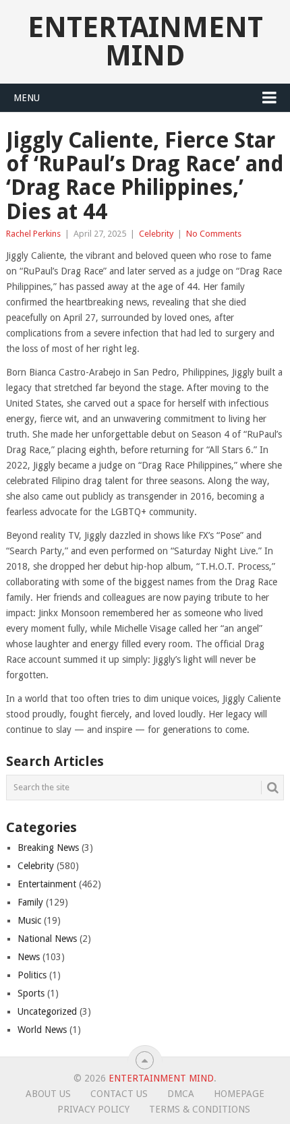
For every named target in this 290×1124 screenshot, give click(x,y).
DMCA (180, 1093)
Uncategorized (47, 1011)
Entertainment (47, 884)
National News (47, 938)
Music (29, 920)
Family (30, 902)
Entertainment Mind (145, 41)
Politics (32, 975)
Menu (26, 97)
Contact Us (119, 1093)
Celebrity (156, 234)
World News (42, 1029)
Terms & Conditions (199, 1109)
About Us (48, 1093)
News (29, 956)
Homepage (239, 1093)
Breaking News (48, 847)
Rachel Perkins (33, 234)
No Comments (213, 234)
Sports (31, 993)
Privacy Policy (93, 1109)
